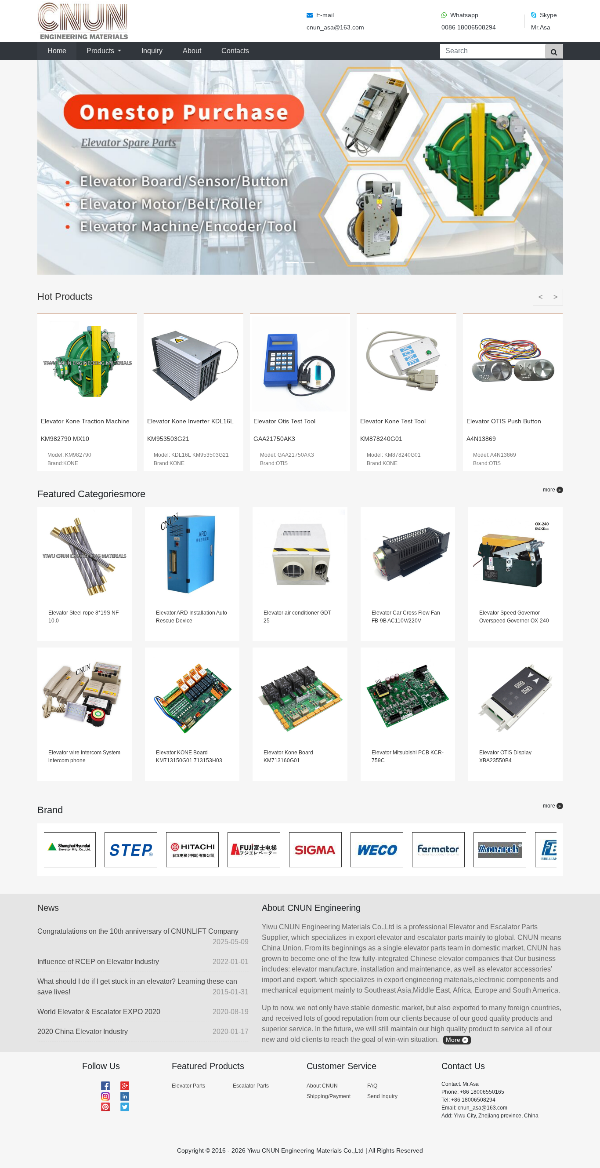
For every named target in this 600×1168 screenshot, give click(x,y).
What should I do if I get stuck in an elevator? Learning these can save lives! (143, 987)
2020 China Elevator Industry (143, 1031)
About (192, 51)
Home (58, 51)
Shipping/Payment (329, 1096)
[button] (76, 167)
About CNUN (322, 1086)
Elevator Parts (188, 1086)
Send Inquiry (382, 1096)
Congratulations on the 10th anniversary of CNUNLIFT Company (143, 937)
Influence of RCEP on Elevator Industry (143, 961)
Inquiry (152, 51)
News (48, 908)
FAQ (372, 1086)
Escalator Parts (251, 1086)
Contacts (235, 51)
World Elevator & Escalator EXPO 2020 (143, 1011)
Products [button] (101, 51)
